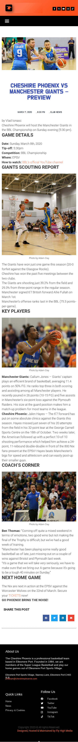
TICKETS (15, 595)
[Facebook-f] (54, 9)
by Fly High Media (63, 730)
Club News (56, 112)
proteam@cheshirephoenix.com (21, 678)
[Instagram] (68, 9)
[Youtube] (63, 9)
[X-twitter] (59, 9)
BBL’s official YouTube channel (42, 162)
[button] (7, 21)
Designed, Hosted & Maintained (34, 730)
